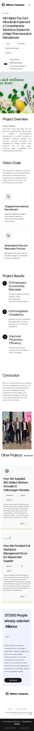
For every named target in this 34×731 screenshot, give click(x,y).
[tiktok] (10, 699)
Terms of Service (24, 714)
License (9, 709)
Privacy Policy (14, 714)
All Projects (28, 455)
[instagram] (3, 699)
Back (7, 13)
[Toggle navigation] (29, 5)
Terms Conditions (10, 728)
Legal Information (21, 709)
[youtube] (6, 699)
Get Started (13, 680)
